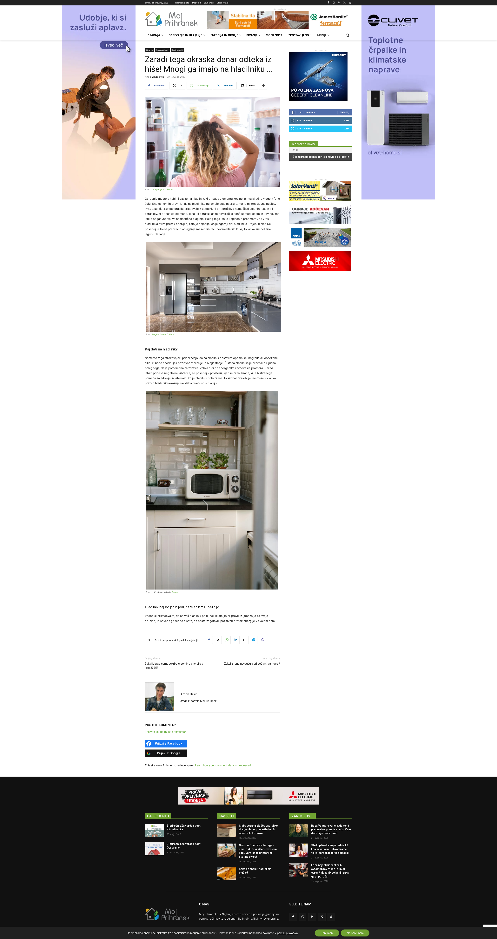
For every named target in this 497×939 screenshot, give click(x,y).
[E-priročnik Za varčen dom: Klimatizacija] (154, 830)
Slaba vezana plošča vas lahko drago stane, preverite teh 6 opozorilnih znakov (258, 829)
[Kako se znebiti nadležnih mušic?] (226, 873)
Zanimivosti (177, 50)
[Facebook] (328, 3)
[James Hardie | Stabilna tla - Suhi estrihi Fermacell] (279, 20)
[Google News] (350, 3)
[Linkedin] (236, 640)
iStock (170, 189)
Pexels (175, 592)
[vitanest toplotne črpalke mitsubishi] (320, 272)
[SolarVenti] (320, 203)
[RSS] (339, 3)
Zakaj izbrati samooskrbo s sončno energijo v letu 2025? (174, 665)
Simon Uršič (158, 76)
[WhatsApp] (227, 640)
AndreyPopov (157, 189)
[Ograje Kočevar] (320, 226)
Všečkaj (344, 112)
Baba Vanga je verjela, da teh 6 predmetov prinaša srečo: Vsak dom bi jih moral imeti (331, 829)
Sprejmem (327, 933)
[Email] (244, 640)
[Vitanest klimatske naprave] (248, 796)
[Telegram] (253, 640)
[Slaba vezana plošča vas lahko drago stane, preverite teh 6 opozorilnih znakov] (226, 830)
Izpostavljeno (162, 50)
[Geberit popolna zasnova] (318, 100)
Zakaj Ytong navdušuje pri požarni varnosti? (252, 663)
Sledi (346, 120)
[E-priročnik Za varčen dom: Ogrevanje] (154, 848)
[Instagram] (334, 3)
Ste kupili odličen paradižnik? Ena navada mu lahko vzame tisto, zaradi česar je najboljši (329, 849)
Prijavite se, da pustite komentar (165, 731)
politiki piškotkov (287, 933)
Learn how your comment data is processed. (223, 765)
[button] (347, 35)
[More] (263, 85)
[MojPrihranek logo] (176, 18)
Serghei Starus (159, 334)
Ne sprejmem (355, 933)
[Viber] (262, 640)
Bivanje (149, 50)
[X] (344, 3)
